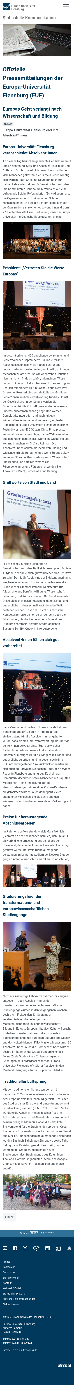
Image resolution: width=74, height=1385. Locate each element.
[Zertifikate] (58, 1248)
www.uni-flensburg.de (25, 1350)
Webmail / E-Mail (12, 1288)
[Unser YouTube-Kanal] (5, 1248)
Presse (6, 1261)
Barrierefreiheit (11, 1277)
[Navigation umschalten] (66, 6)
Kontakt (7, 1282)
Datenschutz (10, 1272)
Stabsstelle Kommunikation (29, 17)
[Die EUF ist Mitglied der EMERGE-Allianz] (68, 1248)
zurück (9, 1217)
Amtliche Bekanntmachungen (19, 1298)
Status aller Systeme (14, 1293)
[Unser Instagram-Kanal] (25, 1248)
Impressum (9, 1267)
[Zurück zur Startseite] (19, 7)
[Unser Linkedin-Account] (47, 1248)
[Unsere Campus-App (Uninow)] (36, 1248)
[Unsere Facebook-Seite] (15, 1248)
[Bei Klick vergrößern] (37, 240)
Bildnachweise (11, 1304)
